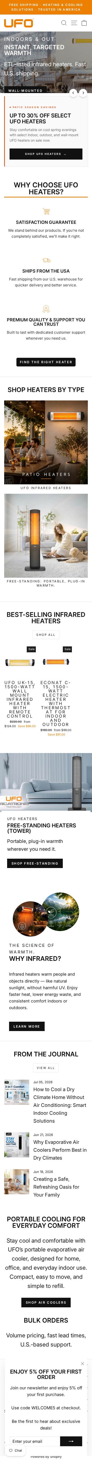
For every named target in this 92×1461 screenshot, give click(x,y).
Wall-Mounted (25, 91)
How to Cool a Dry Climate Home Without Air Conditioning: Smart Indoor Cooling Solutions (59, 1105)
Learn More (26, 1026)
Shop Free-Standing (35, 863)
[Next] (83, 93)
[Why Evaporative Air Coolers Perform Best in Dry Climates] (16, 1144)
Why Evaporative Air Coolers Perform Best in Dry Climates (60, 1150)
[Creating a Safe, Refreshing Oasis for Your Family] (16, 1181)
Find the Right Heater (46, 362)
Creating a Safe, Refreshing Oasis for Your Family (56, 1187)
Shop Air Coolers (46, 1302)
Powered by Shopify (46, 1457)
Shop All (45, 635)
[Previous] (73, 93)
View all (46, 1068)
